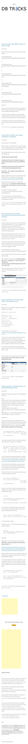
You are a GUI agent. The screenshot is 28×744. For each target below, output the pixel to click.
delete (21, 725)
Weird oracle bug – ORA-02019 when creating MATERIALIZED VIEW (14, 387)
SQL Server (10, 733)
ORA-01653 (7, 728)
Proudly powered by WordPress (7, 741)
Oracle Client (20, 202)
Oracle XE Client (15, 732)
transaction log (19, 733)
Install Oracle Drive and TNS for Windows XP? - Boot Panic (13, 694)
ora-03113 (19, 728)
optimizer (11, 727)
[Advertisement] (14, 27)
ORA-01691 (11, 728)
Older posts (5, 595)
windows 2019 (19, 204)
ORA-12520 (23, 728)
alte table (8, 725)
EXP (25, 725)
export (6, 726)
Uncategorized (14, 127)
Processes (3, 733)
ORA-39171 (11, 729)
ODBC (8, 727)
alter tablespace (4, 725)
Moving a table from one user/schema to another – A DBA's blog (14, 714)
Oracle (12, 202)
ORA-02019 (20, 586)
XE (8, 734)
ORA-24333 (20, 376)
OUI (9, 204)
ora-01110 (23, 727)
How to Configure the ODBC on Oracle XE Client (11, 696)
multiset (5, 727)
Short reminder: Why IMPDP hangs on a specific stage (13, 44)
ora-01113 (3, 728)
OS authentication (21, 732)
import (15, 726)
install (24, 726)
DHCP (23, 725)
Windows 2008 (13, 204)
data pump (17, 725)
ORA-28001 (7, 729)
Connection (12, 725)
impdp (12, 726)
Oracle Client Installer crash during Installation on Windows (12, 136)
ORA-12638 (3, 729)
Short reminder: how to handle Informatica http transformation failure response (13, 215)
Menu (14, 4)
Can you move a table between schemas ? (11, 715)
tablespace (15, 733)
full (8, 726)
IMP (10, 726)
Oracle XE (9, 732)
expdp (3, 726)
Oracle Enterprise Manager (16, 731)
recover (6, 733)
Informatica (23, 290)
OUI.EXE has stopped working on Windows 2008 (12, 179)
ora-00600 (15, 727)
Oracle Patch (4, 732)
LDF (2, 727)
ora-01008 (19, 727)
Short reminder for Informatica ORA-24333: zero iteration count (13, 300)
